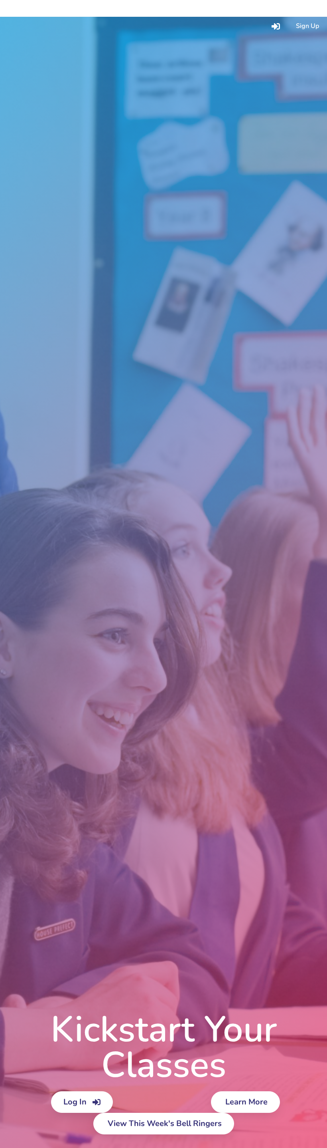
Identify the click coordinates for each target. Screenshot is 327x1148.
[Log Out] (267, 8)
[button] (22, 8)
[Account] (291, 8)
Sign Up (307, 26)
